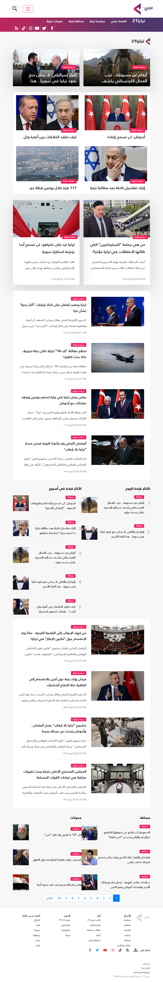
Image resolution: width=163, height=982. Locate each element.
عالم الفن (65, 925)
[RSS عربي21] (16, 28)
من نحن (146, 963)
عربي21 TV (64, 920)
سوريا (37, 930)
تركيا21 (138, 21)
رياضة (128, 935)
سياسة (127, 920)
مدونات (76, 818)
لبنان (38, 945)
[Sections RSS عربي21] (135, 950)
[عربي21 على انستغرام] (30, 28)
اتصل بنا (146, 968)
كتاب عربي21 (94, 920)
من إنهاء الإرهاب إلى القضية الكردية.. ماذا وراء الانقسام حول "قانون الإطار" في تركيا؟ (53, 636)
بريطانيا (36, 935)
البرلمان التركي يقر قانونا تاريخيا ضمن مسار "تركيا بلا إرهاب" (55, 446)
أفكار (98, 935)
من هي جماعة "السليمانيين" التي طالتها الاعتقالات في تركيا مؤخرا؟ (117, 248)
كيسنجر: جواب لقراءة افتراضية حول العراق (57, 860)
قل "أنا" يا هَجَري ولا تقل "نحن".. (62, 835)
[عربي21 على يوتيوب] (37, 28)
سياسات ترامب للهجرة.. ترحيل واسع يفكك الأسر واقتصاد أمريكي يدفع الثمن (125, 885)
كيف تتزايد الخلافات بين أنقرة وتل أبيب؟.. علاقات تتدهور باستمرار (50, 137)
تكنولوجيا (65, 930)
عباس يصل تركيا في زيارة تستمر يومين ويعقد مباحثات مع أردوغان (53, 400)
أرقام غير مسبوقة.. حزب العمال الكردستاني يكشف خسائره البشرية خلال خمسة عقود (124, 508)
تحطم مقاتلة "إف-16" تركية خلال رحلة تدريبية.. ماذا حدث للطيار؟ (53, 354)
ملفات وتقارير (124, 945)
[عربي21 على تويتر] (44, 28)
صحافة (145, 818)
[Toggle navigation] (28, 9)
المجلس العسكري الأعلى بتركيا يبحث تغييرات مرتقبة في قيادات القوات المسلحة (54, 774)
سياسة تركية (97, 21)
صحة (68, 935)
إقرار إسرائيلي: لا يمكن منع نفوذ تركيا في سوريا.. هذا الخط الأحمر (122, 534)
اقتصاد (127, 930)
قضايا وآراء (95, 925)
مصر (38, 940)
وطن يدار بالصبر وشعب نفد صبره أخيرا (59, 885)
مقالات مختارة (94, 930)
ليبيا (38, 925)
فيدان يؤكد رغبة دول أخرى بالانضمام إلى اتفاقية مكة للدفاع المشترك (57, 682)
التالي (49, 898)
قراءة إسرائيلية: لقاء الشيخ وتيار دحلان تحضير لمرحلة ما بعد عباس (124, 860)
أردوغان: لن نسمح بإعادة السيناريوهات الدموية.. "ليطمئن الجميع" (119, 137)
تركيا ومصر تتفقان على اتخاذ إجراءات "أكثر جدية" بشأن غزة (53, 308)
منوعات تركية (55, 21)
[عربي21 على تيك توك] (23, 28)
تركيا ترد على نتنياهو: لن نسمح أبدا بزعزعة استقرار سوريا (47, 248)
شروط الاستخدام (142, 972)
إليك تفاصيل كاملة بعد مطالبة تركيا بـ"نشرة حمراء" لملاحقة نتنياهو (117, 188)
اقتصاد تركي (119, 21)
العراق (37, 920)
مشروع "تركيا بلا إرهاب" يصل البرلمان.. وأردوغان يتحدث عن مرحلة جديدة (58, 728)
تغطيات (127, 925)
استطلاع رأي (94, 940)
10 (59, 898)
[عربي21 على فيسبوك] (52, 28)
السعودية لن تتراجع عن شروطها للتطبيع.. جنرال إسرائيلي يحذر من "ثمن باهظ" (126, 835)
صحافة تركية (76, 21)
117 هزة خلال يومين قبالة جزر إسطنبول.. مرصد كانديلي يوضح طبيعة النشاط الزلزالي (51, 188)
